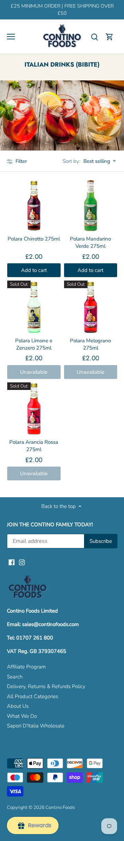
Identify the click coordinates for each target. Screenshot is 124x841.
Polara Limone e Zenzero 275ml (33, 344)
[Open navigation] (11, 36)
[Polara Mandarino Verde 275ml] (90, 206)
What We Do (22, 716)
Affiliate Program (26, 666)
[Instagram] (22, 562)
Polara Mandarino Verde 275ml (90, 242)
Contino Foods (60, 807)
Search (14, 676)
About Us (18, 706)
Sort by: (71, 161)
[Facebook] (11, 562)
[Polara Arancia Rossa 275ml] (34, 409)
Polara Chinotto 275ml (34, 238)
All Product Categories (32, 696)
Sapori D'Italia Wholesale (35, 725)
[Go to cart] (109, 36)
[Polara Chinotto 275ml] (34, 206)
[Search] (94, 36)
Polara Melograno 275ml (90, 344)
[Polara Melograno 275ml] (90, 307)
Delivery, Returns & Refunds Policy (46, 686)
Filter (20, 161)
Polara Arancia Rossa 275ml (33, 446)
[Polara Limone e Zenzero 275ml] (34, 307)
